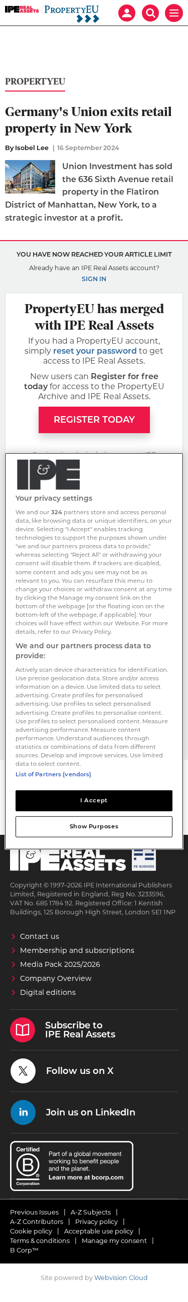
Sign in (94, 279)
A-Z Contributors (36, 1221)
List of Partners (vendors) (53, 774)
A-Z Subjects (91, 1212)
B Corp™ (24, 1250)
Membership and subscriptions (77, 950)
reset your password (95, 351)
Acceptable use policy (98, 1231)
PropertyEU (35, 82)
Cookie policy (31, 1231)
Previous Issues (34, 1212)
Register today (94, 419)
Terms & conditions (40, 1240)
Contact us (39, 936)
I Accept (94, 800)
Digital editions (48, 992)
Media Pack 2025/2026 (60, 964)
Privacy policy (96, 1221)
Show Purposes (94, 826)
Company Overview (56, 978)
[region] (94, 650)
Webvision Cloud (121, 1277)
